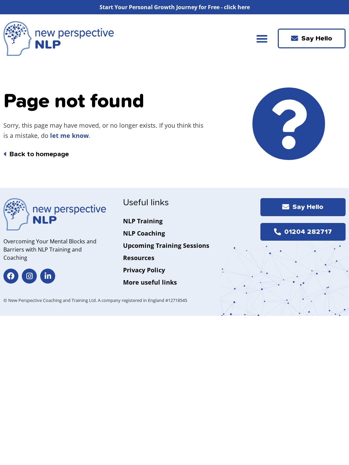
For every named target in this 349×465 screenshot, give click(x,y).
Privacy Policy (144, 270)
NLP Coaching (144, 233)
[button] (262, 39)
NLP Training (143, 221)
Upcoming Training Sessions (166, 245)
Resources (138, 258)
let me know (69, 135)
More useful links (150, 282)
